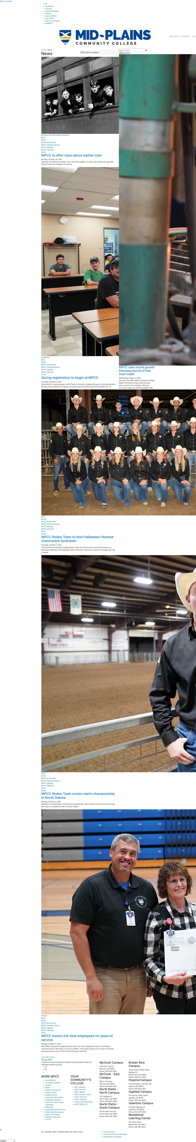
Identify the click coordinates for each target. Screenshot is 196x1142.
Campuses (49, 6)
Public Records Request (54, 1112)
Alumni (48, 1085)
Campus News (51, 1092)
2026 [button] (124, 415)
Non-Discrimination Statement (115, 1134)
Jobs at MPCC (51, 16)
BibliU (47, 1088)
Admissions (173, 36)
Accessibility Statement (113, 1137)
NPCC (43, 152)
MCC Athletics (80, 1087)
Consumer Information (54, 1097)
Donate (48, 13)
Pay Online (49, 18)
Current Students (52, 11)
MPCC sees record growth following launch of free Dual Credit (137, 371)
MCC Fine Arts (80, 1090)
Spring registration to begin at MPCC (69, 378)
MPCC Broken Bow (48, 142)
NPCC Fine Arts (81, 1097)
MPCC (43, 140)
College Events (51, 1095)
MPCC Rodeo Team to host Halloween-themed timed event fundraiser (77, 539)
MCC (43, 137)
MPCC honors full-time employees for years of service (77, 1038)
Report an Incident (52, 21)
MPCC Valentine (47, 150)
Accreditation (50, 1080)
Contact (48, 9)
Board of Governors (53, 1090)
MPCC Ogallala (47, 147)
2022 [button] (124, 400)
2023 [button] (124, 404)
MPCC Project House (83, 1094)
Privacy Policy (109, 1132)
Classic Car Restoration (84, 1102)
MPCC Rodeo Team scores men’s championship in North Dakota (78, 796)
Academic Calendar (53, 1083)
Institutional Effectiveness (55, 1110)
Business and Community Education (55, 135)
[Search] (46, 4)
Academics (185, 36)
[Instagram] (46, 1069)
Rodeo (43, 534)
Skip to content (6, 1)
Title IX (48, 1119)
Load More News (48, 1057)
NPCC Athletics (80, 1099)
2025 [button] (124, 411)
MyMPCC (49, 23)
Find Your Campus (126, 424)
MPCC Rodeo (80, 1092)
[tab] (137, 396)
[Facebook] (45, 1067)
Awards (44, 1016)
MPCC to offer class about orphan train (71, 155)
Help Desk (49, 1107)
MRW (81, 1132)
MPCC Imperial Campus (50, 145)
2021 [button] (124, 396)
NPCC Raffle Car (81, 1104)
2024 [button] (124, 408)
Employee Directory (53, 1100)
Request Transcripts (53, 1117)
